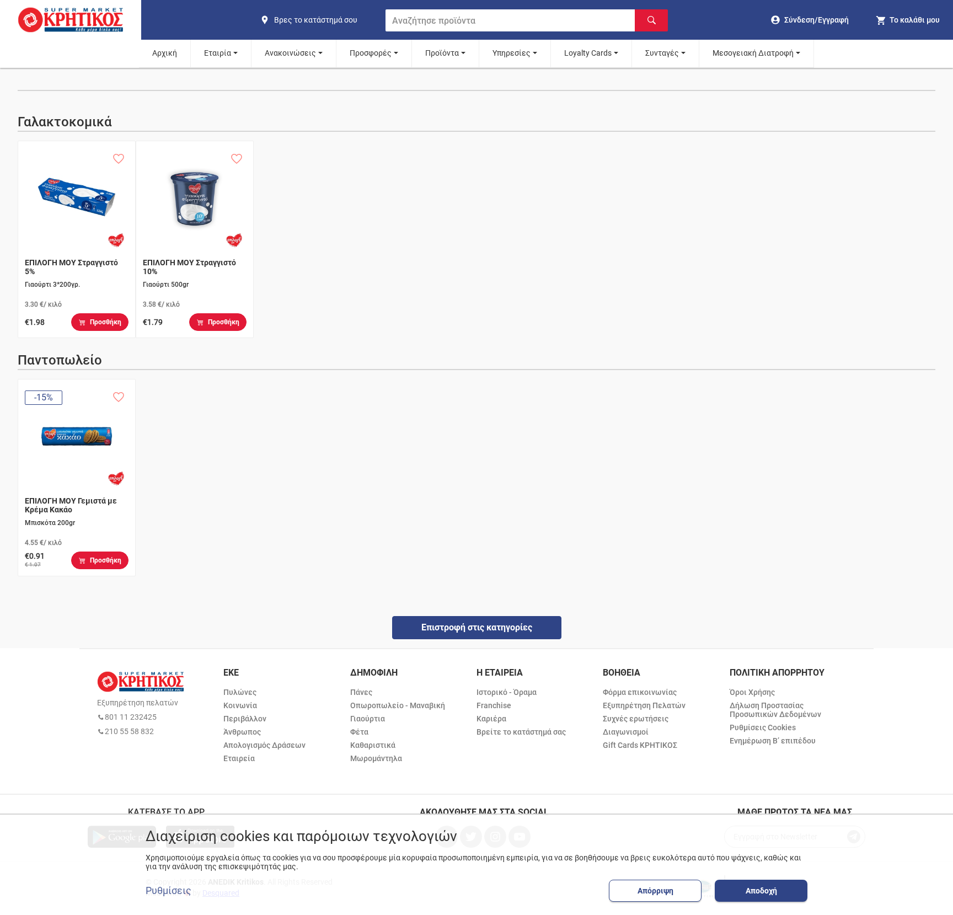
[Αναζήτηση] (651, 20)
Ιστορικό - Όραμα (506, 692)
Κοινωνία (240, 705)
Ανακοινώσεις (290, 53)
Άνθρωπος (242, 731)
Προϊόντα (442, 53)
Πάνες (361, 692)
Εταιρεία (239, 758)
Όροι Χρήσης (752, 692)
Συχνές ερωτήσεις (635, 718)
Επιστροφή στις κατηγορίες (476, 627)
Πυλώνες (239, 692)
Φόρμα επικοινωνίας (640, 692)
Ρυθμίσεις (168, 890)
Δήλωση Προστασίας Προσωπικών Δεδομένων (775, 710)
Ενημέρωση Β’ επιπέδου (773, 740)
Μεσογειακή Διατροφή (753, 53)
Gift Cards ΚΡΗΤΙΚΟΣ (640, 745)
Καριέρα (491, 718)
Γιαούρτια (367, 718)
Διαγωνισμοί (626, 731)
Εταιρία (217, 53)
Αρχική (164, 53)
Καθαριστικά (372, 745)
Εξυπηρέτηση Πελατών (644, 705)
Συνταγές (662, 53)
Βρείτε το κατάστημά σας (521, 731)
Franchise (493, 705)
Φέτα (359, 731)
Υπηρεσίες (511, 53)
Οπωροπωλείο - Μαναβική (397, 705)
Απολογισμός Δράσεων (264, 745)
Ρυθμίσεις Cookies (763, 727)
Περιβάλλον (244, 718)
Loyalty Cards (588, 53)
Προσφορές (371, 53)
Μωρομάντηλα (376, 758)
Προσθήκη (105, 322)
